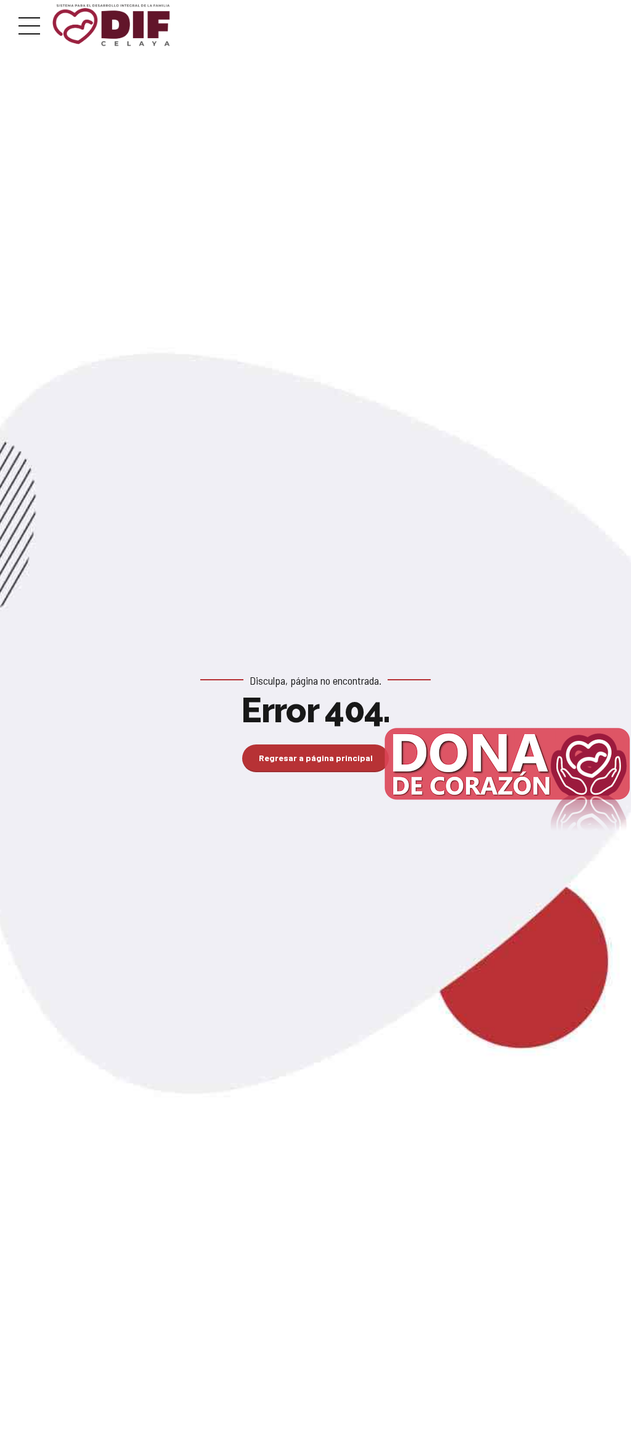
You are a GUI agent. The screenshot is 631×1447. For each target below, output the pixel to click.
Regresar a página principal (316, 757)
